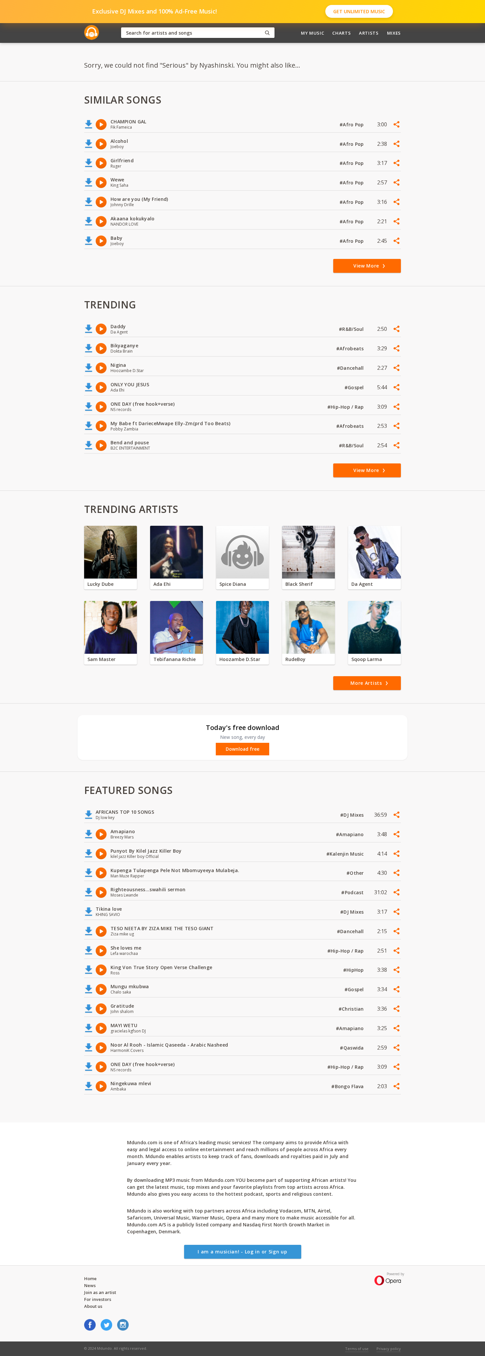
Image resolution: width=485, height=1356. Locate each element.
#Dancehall (351, 368)
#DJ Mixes (352, 815)
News (90, 1285)
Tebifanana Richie (174, 659)
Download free (242, 749)
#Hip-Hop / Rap (346, 407)
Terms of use (357, 1348)
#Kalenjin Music (345, 854)
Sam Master (101, 659)
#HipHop (354, 970)
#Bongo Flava (348, 1086)
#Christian (352, 1009)
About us (93, 1306)
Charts (341, 33)
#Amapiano (350, 834)
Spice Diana (232, 584)
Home (90, 1278)
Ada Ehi (162, 584)
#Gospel (354, 387)
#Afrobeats (350, 348)
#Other (355, 873)
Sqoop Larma (366, 659)
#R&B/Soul (352, 329)
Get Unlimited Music (359, 11)
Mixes (394, 33)
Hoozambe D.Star (239, 659)
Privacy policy (388, 1348)
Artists (369, 33)
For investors (97, 1299)
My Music (312, 33)
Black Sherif (299, 584)
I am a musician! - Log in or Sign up (242, 1251)
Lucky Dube (100, 584)
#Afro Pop (352, 124)
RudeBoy (295, 659)
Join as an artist (100, 1292)
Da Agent (362, 584)
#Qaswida (352, 1048)
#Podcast (353, 892)
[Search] (267, 32)
